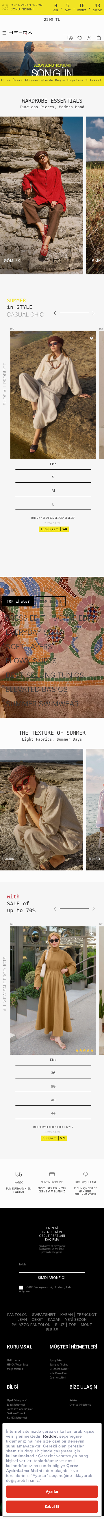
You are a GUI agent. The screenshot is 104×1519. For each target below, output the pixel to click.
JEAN (22, 1319)
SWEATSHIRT (44, 1314)
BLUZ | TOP (65, 1324)
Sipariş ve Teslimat (59, 1364)
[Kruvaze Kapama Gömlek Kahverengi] (53, 394)
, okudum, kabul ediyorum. (46, 1289)
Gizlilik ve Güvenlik (16, 1413)
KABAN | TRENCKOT (78, 1314)
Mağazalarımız (15, 1369)
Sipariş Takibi (56, 1360)
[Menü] (4, 33)
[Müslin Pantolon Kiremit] (53, 990)
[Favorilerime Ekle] (91, 338)
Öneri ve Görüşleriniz (80, 1404)
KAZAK (54, 1319)
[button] (54, 313)
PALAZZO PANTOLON (31, 1324)
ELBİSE (52, 1329)
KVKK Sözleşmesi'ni (39, 1287)
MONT (86, 1324)
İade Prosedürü (58, 1373)
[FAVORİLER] (80, 37)
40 (53, 1100)
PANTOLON (17, 1314)
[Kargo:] (70, 37)
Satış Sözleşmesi (16, 1404)
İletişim (73, 1400)
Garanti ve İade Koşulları (20, 1409)
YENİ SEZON (76, 1319)
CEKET (37, 1319)
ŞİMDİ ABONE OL (52, 1277)
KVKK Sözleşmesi (17, 1417)
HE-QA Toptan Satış (17, 1364)
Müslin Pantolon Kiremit (53, 1127)
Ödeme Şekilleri (58, 1377)
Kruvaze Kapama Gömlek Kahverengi (53, 490)
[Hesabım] (89, 37)
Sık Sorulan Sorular (59, 1369)
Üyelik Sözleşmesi (16, 1400)
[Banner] (41, 195)
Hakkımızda (13, 1360)
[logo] (20, 33)
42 (53, 1113)
